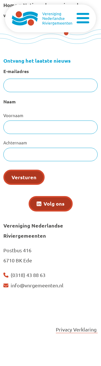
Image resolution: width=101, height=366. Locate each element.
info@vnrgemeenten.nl (37, 285)
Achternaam (15, 142)
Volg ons (54, 203)
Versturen (24, 177)
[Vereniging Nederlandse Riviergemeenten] (42, 18)
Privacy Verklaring (77, 329)
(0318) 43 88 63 (28, 275)
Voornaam (13, 115)
